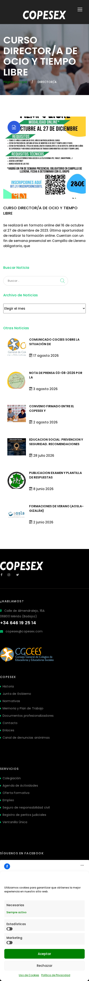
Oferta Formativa (16, 793)
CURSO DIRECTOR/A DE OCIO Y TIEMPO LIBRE (40, 210)
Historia (8, 686)
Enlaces (8, 730)
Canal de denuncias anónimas (26, 737)
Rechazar (44, 965)
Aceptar (44, 954)
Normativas (11, 701)
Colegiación (12, 778)
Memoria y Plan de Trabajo (23, 708)
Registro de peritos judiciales (24, 815)
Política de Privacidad (55, 975)
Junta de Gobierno (17, 694)
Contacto (10, 723)
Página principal (15, 82)
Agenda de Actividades (20, 785)
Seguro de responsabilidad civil (26, 807)
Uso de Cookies (29, 975)
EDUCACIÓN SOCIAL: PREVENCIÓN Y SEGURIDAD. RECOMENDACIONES (56, 441)
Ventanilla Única (15, 822)
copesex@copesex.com (24, 631)
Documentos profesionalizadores (28, 715)
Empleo (8, 800)
